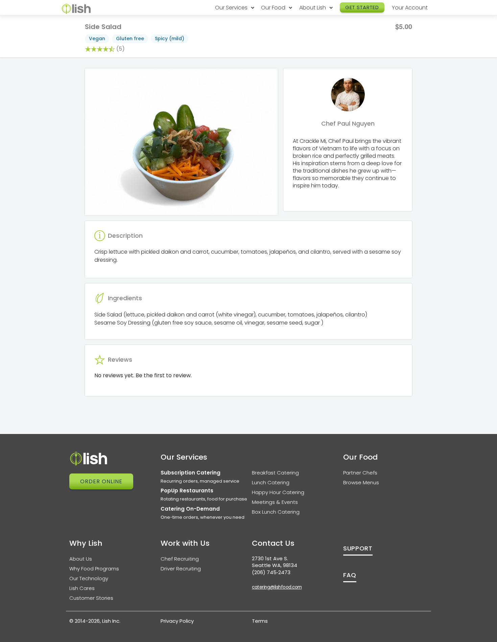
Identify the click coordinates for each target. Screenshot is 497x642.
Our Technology (88, 578)
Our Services (232, 7)
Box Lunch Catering (276, 511)
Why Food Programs (94, 568)
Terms (260, 620)
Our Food (274, 7)
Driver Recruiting (181, 568)
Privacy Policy (177, 620)
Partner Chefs (360, 472)
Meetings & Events (275, 502)
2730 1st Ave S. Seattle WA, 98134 (274, 562)
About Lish (313, 7)
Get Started (362, 7)
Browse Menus (361, 482)
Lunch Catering (270, 482)
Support (358, 548)
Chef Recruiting (180, 558)
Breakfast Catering (275, 472)
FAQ (349, 575)
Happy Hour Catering (278, 492)
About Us (80, 558)
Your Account (410, 7)
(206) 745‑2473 (271, 572)
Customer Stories (91, 597)
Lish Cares (82, 588)
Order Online (101, 481)
